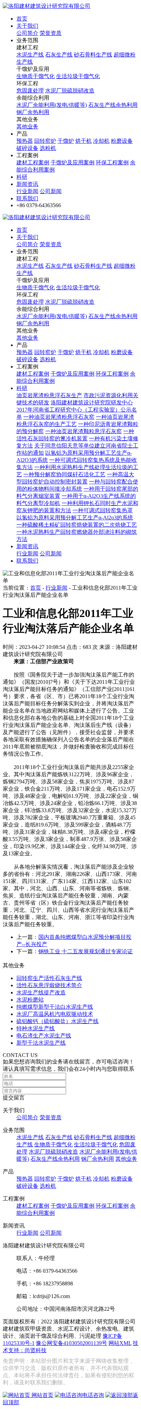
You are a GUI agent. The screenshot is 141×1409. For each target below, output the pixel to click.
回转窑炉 (45, 141)
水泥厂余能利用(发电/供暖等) (51, 105)
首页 (21, 19)
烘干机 (83, 141)
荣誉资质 (51, 33)
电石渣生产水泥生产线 (43, 1036)
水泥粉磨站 (30, 1000)
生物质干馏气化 (35, 76)
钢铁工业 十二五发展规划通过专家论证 (85, 951)
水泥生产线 (30, 55)
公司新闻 (51, 191)
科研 (21, 177)
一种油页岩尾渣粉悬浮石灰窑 (58, 417)
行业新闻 (27, 191)
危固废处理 (30, 90)
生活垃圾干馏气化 (78, 76)
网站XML (119, 1343)
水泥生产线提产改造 (41, 992)
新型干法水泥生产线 (41, 1043)
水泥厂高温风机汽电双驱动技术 (54, 1014)
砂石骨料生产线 (93, 55)
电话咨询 (93, 1395)
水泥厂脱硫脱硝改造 (69, 90)
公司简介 (27, 33)
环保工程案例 (112, 162)
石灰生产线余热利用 (113, 105)
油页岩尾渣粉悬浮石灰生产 (49, 395)
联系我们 (27, 198)
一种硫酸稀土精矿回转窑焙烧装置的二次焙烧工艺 (76, 525)
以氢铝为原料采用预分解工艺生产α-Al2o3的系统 (74, 517)
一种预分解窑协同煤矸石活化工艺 (64, 474)
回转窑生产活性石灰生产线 (49, 978)
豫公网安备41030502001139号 (71, 1343)
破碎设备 (27, 148)
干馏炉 (65, 141)
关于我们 (27, 26)
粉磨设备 (122, 141)
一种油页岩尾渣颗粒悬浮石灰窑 (83, 431)
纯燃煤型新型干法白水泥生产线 (54, 1007)
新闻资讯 (27, 184)
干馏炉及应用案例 (72, 162)
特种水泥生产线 (35, 1028)
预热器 (24, 141)
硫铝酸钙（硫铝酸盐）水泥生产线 (57, 1021)
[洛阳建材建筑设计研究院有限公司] (46, 6)
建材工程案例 (32, 162)
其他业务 (27, 126)
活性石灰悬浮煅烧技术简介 (49, 985)
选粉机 (48, 148)
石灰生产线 (59, 55)
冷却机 (101, 141)
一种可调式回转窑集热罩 (103, 510)
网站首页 (41, 1395)
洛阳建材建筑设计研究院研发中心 (92, 402)
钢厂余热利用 (32, 112)
